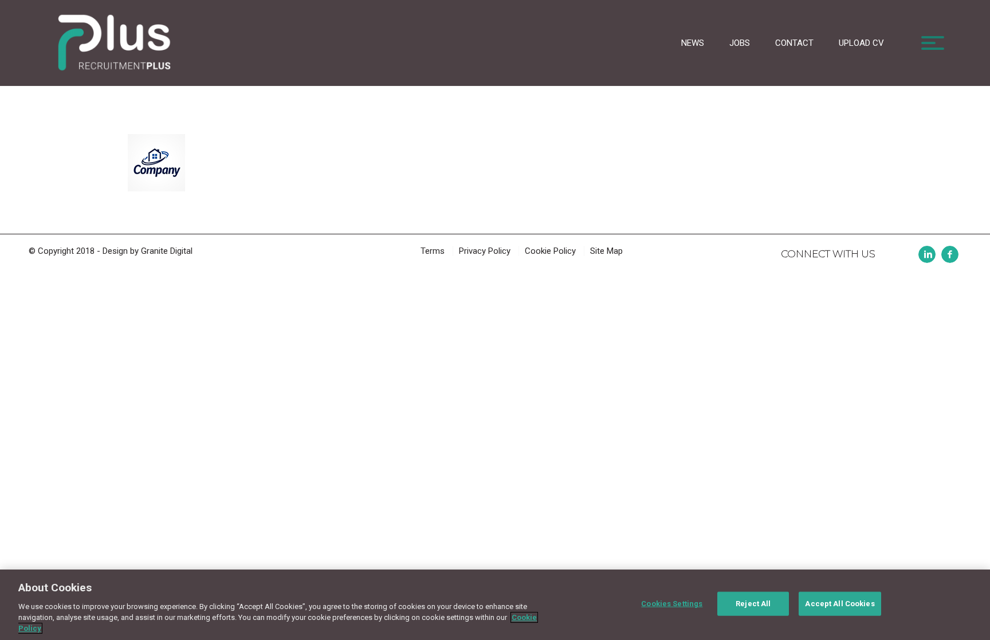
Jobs (739, 43)
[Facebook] (949, 254)
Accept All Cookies (839, 603)
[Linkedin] (927, 254)
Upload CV (861, 43)
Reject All (753, 603)
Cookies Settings (671, 603)
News (692, 43)
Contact (794, 43)
